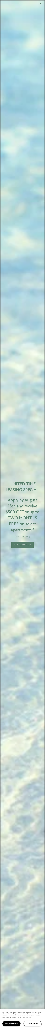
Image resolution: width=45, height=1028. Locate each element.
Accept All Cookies (11, 1024)
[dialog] (22, 514)
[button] (22, 545)
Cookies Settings (32, 1024)
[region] (22, 1018)
